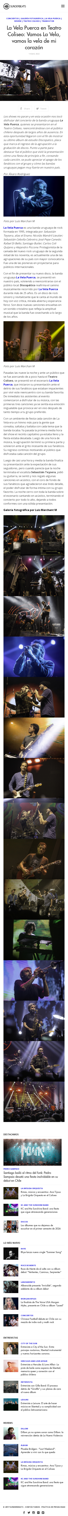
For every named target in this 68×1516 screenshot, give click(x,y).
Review (17, 21)
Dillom (24, 1428)
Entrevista (27, 1382)
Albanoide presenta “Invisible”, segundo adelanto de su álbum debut (41, 1287)
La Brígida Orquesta (32, 1188)
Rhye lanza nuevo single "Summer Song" (41, 1252)
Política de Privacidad (53, 1507)
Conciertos (12, 18)
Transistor (48, 21)
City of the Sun (29, 1343)
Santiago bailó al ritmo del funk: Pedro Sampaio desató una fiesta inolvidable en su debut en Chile (30, 1176)
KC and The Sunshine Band (35, 1205)
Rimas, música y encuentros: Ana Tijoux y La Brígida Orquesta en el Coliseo (41, 1194)
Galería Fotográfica (32, 18)
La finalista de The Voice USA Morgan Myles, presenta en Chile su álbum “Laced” (42, 1304)
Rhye (23, 1248)
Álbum (24, 1445)
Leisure (24, 1399)
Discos (24, 1221)
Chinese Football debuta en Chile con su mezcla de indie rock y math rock (41, 1320)
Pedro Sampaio (11, 1169)
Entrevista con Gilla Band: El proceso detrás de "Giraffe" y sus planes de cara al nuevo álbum (41, 1389)
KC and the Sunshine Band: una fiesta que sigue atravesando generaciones (40, 1210)
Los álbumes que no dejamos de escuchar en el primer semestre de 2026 (41, 1227)
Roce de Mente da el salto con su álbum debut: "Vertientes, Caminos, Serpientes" (41, 1270)
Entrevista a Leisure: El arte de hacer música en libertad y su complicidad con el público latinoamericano (41, 1406)
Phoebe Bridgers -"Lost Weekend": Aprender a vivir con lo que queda (38, 1451)
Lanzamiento (28, 1282)
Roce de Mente (28, 1265)
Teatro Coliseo (31, 21)
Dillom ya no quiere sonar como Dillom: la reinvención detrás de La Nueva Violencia (42, 1434)
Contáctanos (32, 1507)
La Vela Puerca (52, 18)
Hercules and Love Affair (34, 1361)
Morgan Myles (28, 1298)
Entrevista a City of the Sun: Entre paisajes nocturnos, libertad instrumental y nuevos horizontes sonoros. (41, 1350)
